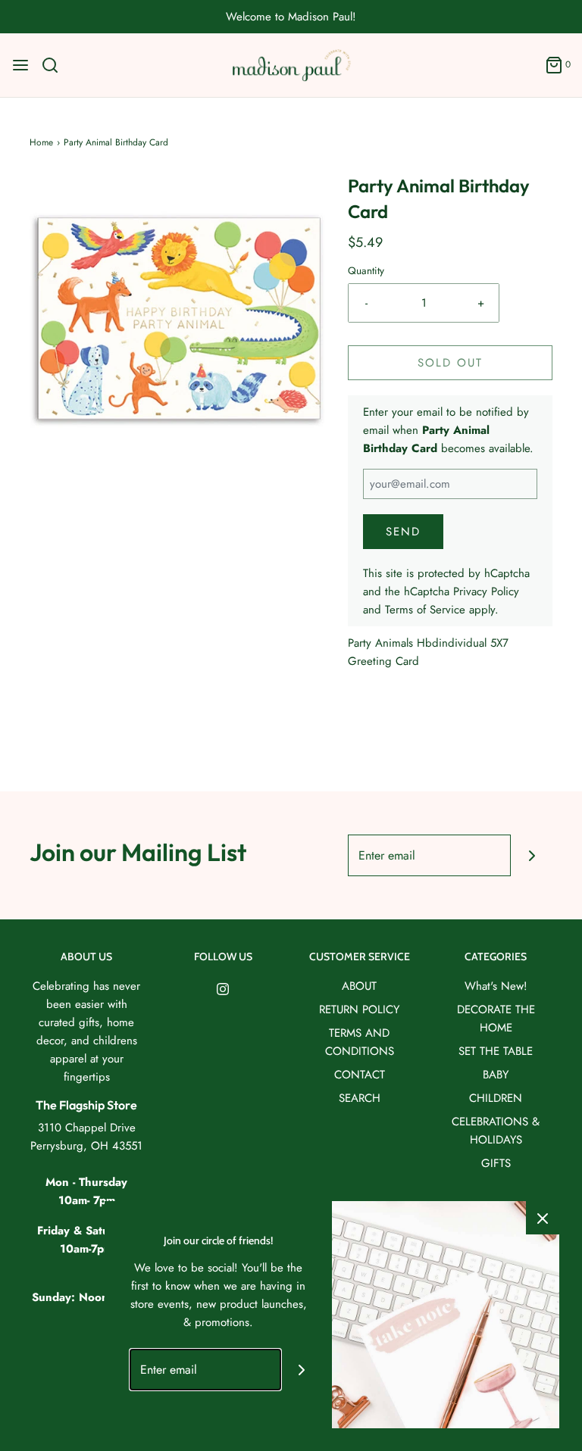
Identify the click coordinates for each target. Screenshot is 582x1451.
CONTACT (359, 1074)
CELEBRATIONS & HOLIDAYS (496, 1130)
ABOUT (359, 986)
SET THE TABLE (495, 1051)
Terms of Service (425, 609)
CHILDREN (495, 1098)
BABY (495, 1074)
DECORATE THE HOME (496, 1018)
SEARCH (359, 1098)
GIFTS (496, 1163)
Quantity (366, 271)
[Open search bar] (55, 65)
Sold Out (450, 362)
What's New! (496, 986)
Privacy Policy (486, 591)
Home (41, 142)
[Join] (531, 855)
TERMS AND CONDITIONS (359, 1042)
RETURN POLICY (359, 1009)
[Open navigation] (20, 65)
